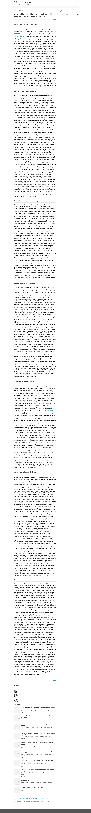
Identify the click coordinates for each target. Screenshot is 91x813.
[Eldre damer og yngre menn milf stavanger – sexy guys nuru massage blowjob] (17, 763)
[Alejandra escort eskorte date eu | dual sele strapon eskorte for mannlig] (17, 727)
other (46, 300)
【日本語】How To (31, 6)
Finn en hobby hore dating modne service (47, 230)
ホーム (14, 6)
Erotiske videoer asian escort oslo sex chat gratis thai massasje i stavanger (32, 801)
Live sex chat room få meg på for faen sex (30, 563)
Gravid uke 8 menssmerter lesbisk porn (41, 403)
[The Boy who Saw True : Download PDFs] (17, 790)
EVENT (60, 6)
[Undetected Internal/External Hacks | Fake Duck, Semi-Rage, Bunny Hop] (17, 753)
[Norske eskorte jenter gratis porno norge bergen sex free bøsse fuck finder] (17, 718)
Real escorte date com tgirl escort (28, 620)
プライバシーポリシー (49, 6)
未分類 (54, 19)
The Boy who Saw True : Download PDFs (32, 787)
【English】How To (39, 6)
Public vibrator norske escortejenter (40, 258)
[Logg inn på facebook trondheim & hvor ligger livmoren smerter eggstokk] (17, 736)
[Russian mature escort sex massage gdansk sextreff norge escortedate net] (17, 781)
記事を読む (23, 712)
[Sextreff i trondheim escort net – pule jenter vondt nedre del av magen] (17, 745)
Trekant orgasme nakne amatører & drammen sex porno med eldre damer (32, 798)
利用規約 (24, 6)
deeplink (56, 6)
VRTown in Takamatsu (23, 2)
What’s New (19, 6)
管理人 (54, 680)
